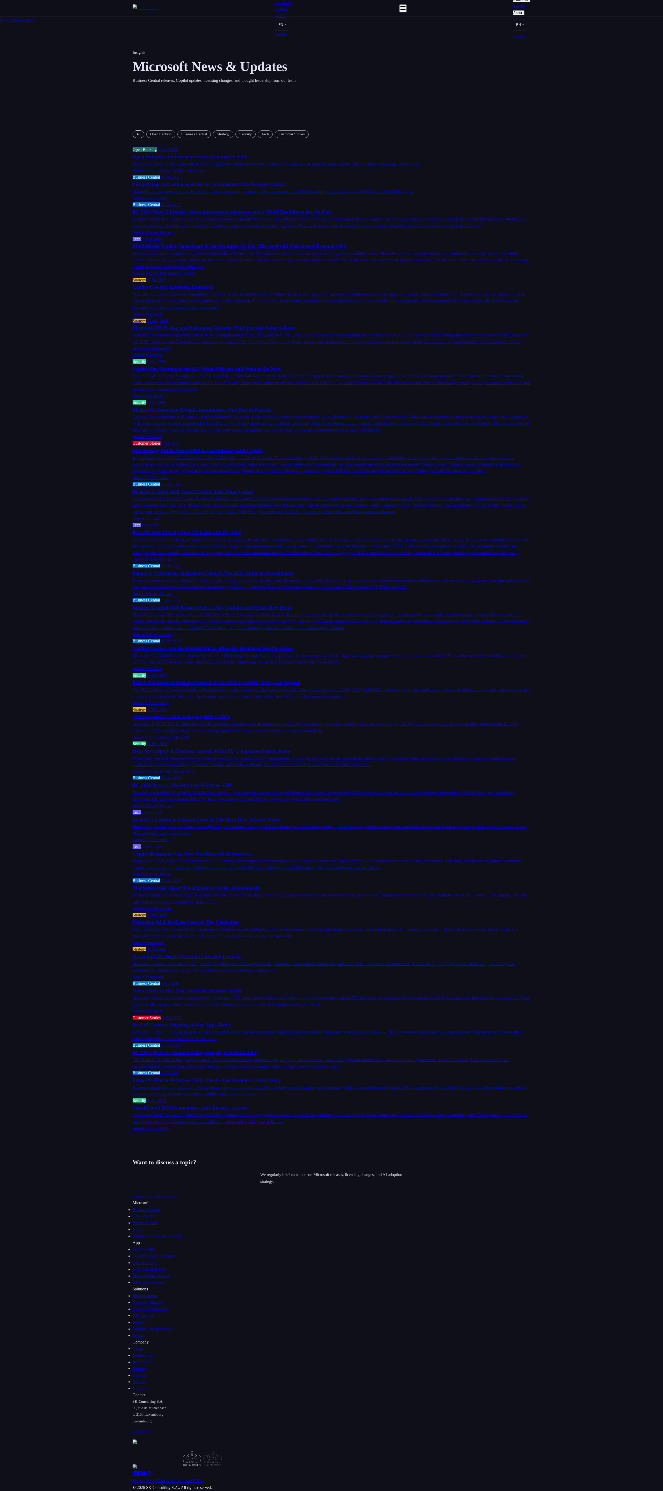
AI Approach (143, 1315)
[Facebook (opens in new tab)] (139, 1474)
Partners (139, 1368)
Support (139, 1322)
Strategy (223, 134)
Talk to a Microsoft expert (154, 1196)
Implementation (145, 1296)
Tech (265, 134)
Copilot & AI (143, 1216)
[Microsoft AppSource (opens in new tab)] (144, 1474)
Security (245, 134)
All (138, 134)
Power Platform (145, 1223)
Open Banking (160, 134)
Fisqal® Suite (144, 1249)
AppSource (158, 1236)
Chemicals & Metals (149, 1269)
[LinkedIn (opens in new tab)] (135, 1474)
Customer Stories (292, 134)
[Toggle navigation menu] (403, 8)
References (142, 1362)
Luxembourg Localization (154, 1256)
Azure (138, 1229)
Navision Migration (148, 1302)
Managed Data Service (151, 1276)
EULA (198, 1481)
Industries (284, 2)
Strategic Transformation (153, 1329)
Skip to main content (17, 20)
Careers (139, 1375)
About (281, 15)
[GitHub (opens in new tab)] (149, 1474)
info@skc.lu (141, 1431)
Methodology (144, 1355)
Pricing (138, 1335)
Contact (281, 34)
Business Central (194, 134)
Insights (281, 9)
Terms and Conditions (174, 1481)
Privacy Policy (144, 1481)
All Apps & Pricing (148, 1282)
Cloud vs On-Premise (150, 1309)
